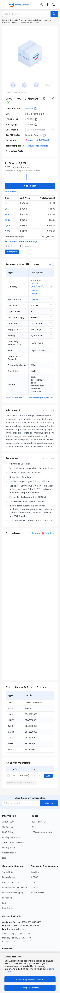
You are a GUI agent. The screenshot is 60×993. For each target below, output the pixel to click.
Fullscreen (35, 533)
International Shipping (12, 892)
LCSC (33, 882)
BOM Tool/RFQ (39, 821)
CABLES (34, 887)
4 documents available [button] (36, 145)
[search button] (54, 14)
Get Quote (12, 252)
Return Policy (8, 877)
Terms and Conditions (13, 842)
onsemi (29, 108)
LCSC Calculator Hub (42, 832)
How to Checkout (10, 882)
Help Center (8, 908)
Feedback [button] (7, 897)
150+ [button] (7, 214)
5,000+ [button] (8, 231)
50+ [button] (7, 209)
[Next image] (53, 85)
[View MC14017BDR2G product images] (30, 54)
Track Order (8, 872)
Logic (47, 20)
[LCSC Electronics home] (19, 5)
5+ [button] (6, 203)
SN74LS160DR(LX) (21, 775)
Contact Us (7, 827)
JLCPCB (34, 877)
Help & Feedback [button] (14, 397)
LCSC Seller (7, 832)
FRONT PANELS (37, 892)
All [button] (50, 264)
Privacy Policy (8, 847)
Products (14, 20)
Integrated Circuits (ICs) (31, 20)
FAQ (4, 903)
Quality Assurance (11, 837)
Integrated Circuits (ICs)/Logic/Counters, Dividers (37, 287)
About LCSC (8, 821)
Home (4, 20)
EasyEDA (35, 872)
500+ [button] (7, 220)
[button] (4, 5)
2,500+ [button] (8, 225)
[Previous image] (6, 85)
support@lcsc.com (18, 929)
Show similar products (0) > (41, 397)
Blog (4, 858)
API (33, 827)
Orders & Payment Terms (14, 887)
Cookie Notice (9, 852)
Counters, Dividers (9, 22)
